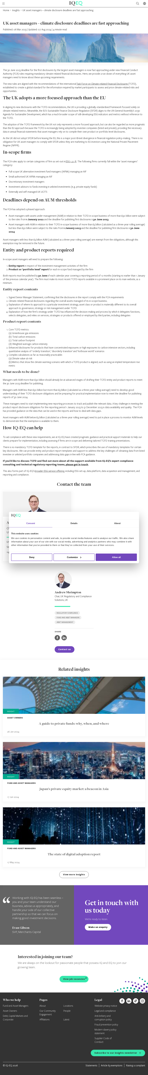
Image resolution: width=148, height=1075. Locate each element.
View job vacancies (74, 978)
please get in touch (77, 464)
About (42, 1005)
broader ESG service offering (49, 471)
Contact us (64, 649)
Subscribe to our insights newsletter (115, 1052)
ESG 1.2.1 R (71, 161)
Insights (16, 10)
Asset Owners (10, 1011)
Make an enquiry (98, 927)
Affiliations (44, 1019)
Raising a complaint (135, 1065)
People (67, 1011)
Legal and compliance (105, 1011)
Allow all (116, 557)
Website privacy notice (106, 1005)
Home (6, 10)
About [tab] (117, 523)
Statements (91, 1065)
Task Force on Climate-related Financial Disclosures (102, 83)
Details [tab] (74, 523)
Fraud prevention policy (106, 1024)
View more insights (74, 874)
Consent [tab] (30, 523)
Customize (72, 557)
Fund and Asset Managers (15, 1005)
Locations (68, 1005)
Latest (66, 1019)
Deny (31, 557)
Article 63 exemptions (111, 1065)
